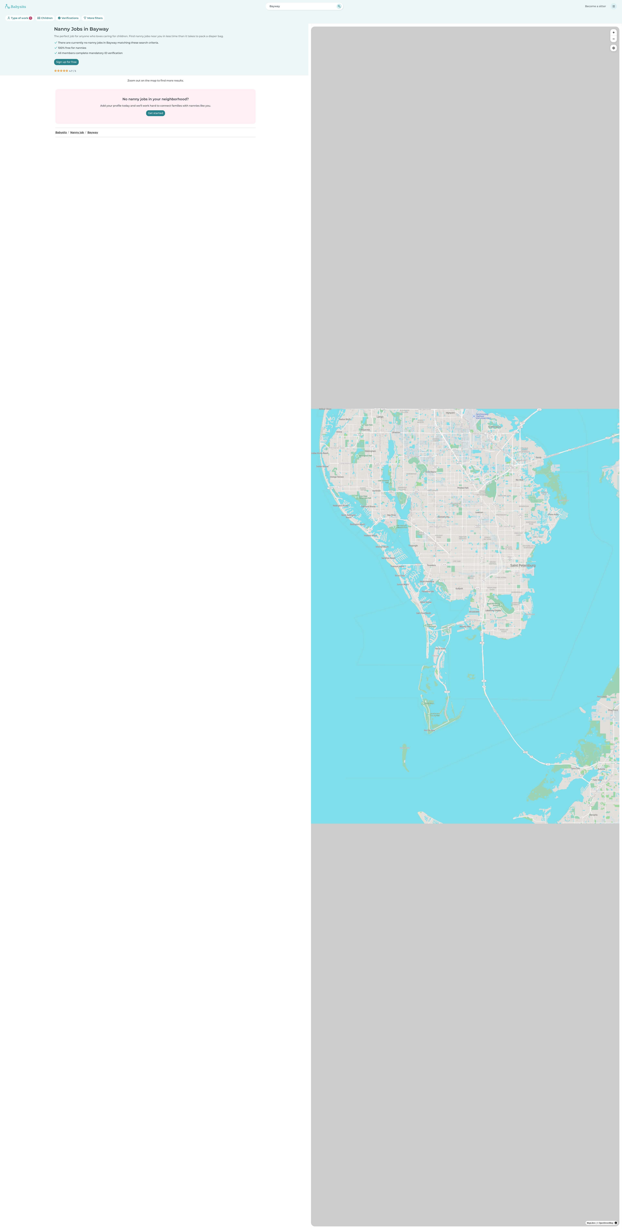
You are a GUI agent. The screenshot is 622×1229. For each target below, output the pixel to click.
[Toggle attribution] (616, 1223)
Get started (155, 113)
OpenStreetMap (606, 1222)
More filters (95, 18)
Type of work (20, 18)
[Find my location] (613, 48)
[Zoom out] (613, 39)
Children (46, 18)
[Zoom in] (613, 32)
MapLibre (591, 1222)
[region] (465, 626)
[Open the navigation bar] (614, 6)
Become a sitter (595, 6)
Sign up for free (66, 61)
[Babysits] (15, 6)
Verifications (69, 18)
